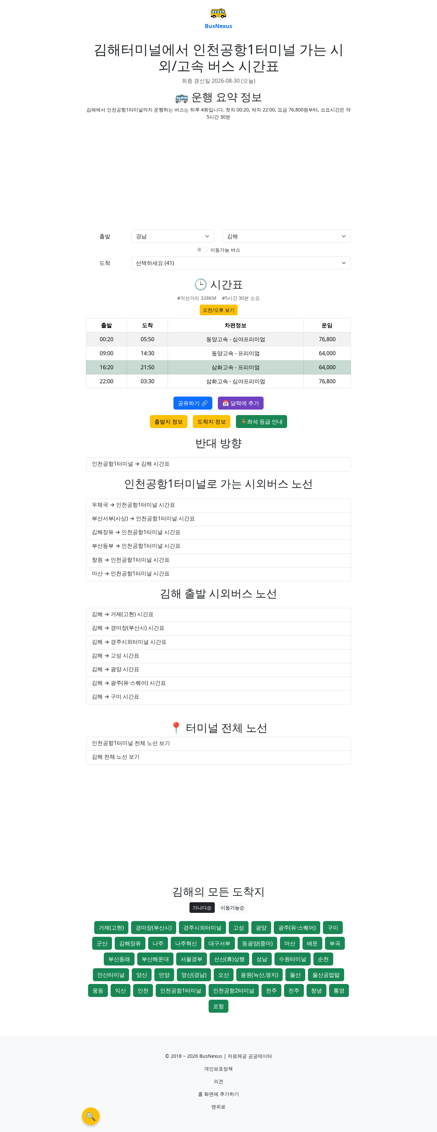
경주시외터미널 (202, 927)
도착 (104, 263)
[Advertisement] (150, 174)
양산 (141, 974)
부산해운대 (155, 959)
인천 (143, 990)
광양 (261, 927)
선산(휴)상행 (229, 959)
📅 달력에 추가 (240, 403)
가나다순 (202, 907)
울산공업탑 (326, 974)
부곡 (334, 943)
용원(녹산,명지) (259, 974)
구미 (332, 927)
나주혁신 (186, 943)
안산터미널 (111, 974)
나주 (158, 943)
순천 (323, 959)
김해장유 (130, 943)
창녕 (316, 990)
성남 (261, 959)
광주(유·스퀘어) (297, 927)
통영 (339, 990)
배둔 (312, 943)
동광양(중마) (257, 943)
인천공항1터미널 (180, 990)
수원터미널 (292, 959)
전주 (271, 990)
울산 (295, 974)
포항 (218, 1006)
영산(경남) (194, 974)
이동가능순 (232, 907)
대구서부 (219, 943)
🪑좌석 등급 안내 (261, 421)
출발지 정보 (168, 421)
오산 (223, 974)
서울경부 (191, 959)
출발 (104, 236)
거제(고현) (111, 927)
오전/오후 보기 (219, 310)
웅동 (98, 990)
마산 (289, 943)
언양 (164, 974)
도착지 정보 (211, 421)
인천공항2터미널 (233, 990)
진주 (293, 990)
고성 (238, 927)
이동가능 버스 (225, 250)
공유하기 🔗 (193, 403)
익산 (120, 990)
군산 (102, 943)
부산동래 (119, 959)
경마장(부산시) (154, 927)
